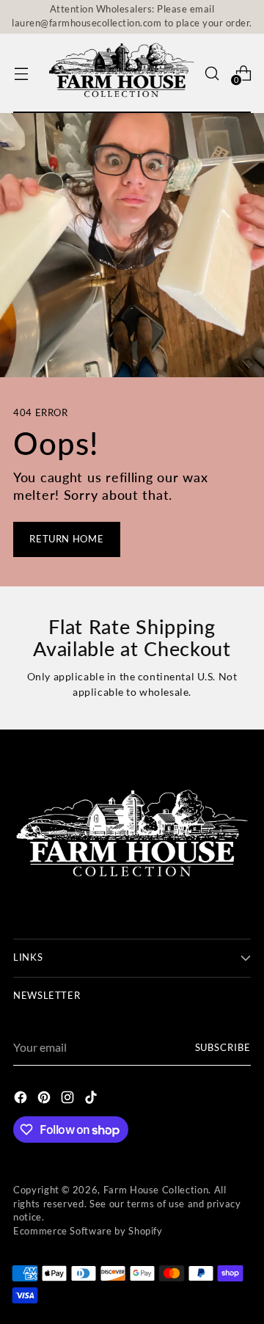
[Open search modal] (212, 73)
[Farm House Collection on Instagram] (69, 1099)
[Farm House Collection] (122, 74)
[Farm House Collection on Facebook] (22, 1099)
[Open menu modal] (21, 73)
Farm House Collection (156, 1190)
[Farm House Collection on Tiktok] (92, 1099)
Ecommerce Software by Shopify (88, 1231)
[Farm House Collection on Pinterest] (45, 1099)
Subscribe (223, 1047)
